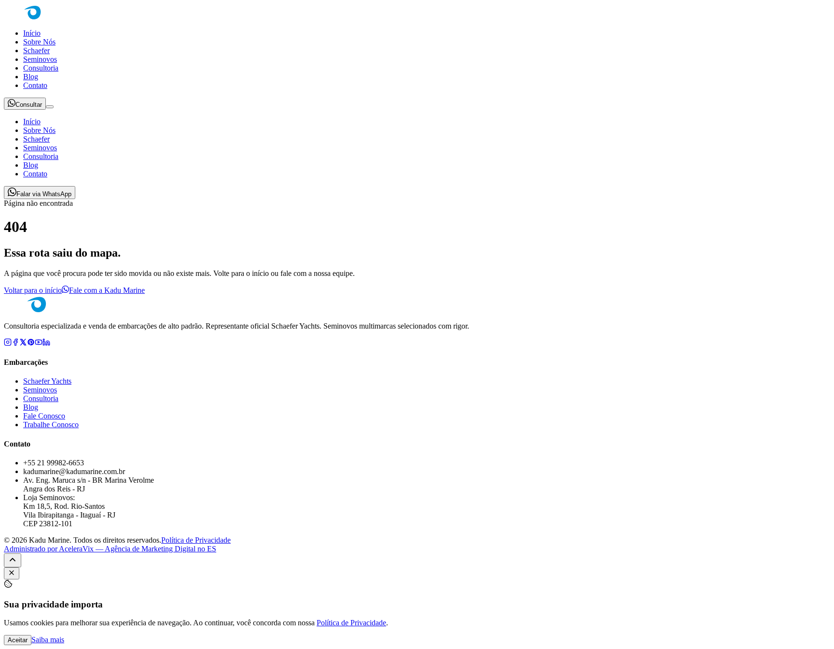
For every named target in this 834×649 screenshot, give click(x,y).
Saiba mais (47, 639)
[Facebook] (15, 343)
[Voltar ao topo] (12, 560)
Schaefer (36, 50)
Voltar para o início (33, 290)
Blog (30, 76)
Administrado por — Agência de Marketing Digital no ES (110, 549)
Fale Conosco (44, 416)
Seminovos (40, 59)
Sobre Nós (39, 42)
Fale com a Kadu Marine (107, 290)
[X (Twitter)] (23, 343)
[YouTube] (38, 343)
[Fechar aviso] (11, 573)
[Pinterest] (31, 343)
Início (32, 33)
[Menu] (50, 106)
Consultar (28, 104)
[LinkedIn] (46, 343)
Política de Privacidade (196, 540)
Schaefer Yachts (47, 381)
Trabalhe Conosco (51, 424)
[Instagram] (8, 343)
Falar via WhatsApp (43, 194)
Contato (35, 85)
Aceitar (18, 640)
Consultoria (40, 68)
